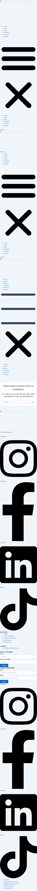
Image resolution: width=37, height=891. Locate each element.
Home (5, 26)
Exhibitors (7, 32)
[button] (18, 77)
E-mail (1, 653)
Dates (5, 30)
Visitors (6, 36)
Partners (6, 34)
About (5, 28)
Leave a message (5, 659)
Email (1, 670)
